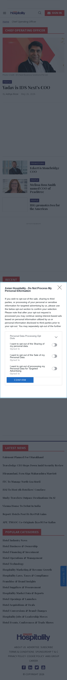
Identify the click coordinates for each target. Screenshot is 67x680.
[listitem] (33, 337)
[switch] (54, 345)
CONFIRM (20, 380)
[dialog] (33, 340)
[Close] (61, 288)
